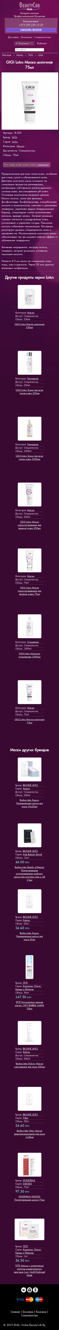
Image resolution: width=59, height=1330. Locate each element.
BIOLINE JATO (30, 785)
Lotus (15, 141)
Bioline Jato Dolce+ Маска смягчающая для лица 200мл (29, 1065)
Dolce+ (26, 1051)
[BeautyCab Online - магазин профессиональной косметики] (29, 9)
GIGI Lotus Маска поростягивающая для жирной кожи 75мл (29, 591)
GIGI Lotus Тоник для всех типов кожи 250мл (29, 392)
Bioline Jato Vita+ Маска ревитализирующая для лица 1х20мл (29, 1134)
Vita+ (26, 1117)
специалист (43, 164)
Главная (15, 1311)
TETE (25, 982)
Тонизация (32, 378)
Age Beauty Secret (32, 854)
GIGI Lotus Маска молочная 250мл (30, 326)
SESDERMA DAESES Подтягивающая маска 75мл (29, 1198)
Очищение (33, 641)
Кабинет (42, 43)
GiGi (14, 137)
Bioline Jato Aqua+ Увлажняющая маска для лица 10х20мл (29, 803)
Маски (20, 146)
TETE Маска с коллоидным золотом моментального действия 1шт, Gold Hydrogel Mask (29, 1270)
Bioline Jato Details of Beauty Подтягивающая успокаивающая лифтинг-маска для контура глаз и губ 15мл (29, 873)
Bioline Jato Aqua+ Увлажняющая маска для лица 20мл (29, 936)
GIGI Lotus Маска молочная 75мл (30, 721)
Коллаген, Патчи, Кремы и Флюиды (28, 988)
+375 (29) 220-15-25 (31, 24)
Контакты (26, 37)
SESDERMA (29, 1180)
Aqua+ (26, 788)
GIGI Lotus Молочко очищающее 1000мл (30, 655)
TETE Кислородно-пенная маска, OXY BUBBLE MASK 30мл (29, 1005)
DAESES (27, 1183)
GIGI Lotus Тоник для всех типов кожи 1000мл (29, 457)
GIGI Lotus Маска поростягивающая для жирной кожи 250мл (29, 525)
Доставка (13, 37)
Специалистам (43, 37)
